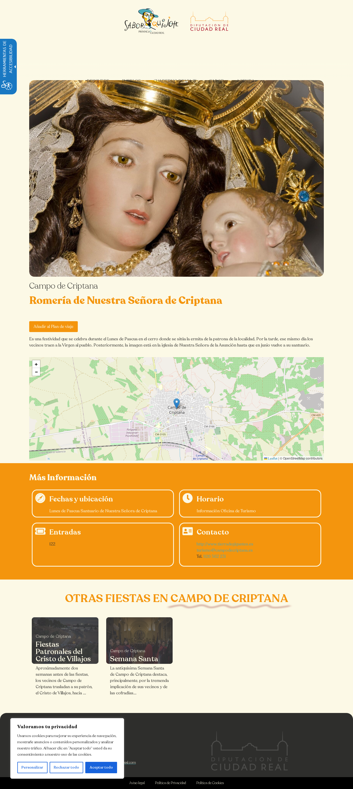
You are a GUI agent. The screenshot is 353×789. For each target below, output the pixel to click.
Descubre (98, 81)
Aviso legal (137, 782)
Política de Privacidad (170, 782)
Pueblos (131, 81)
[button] (176, 403)
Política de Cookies (210, 782)
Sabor (216, 81)
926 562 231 (214, 556)
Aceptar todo (101, 767)
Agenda (246, 81)
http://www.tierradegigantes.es (225, 544)
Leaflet (272, 458)
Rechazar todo (66, 767)
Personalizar (32, 767)
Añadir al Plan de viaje (53, 326)
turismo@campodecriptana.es (225, 550)
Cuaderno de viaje (175, 81)
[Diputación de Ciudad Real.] (249, 751)
